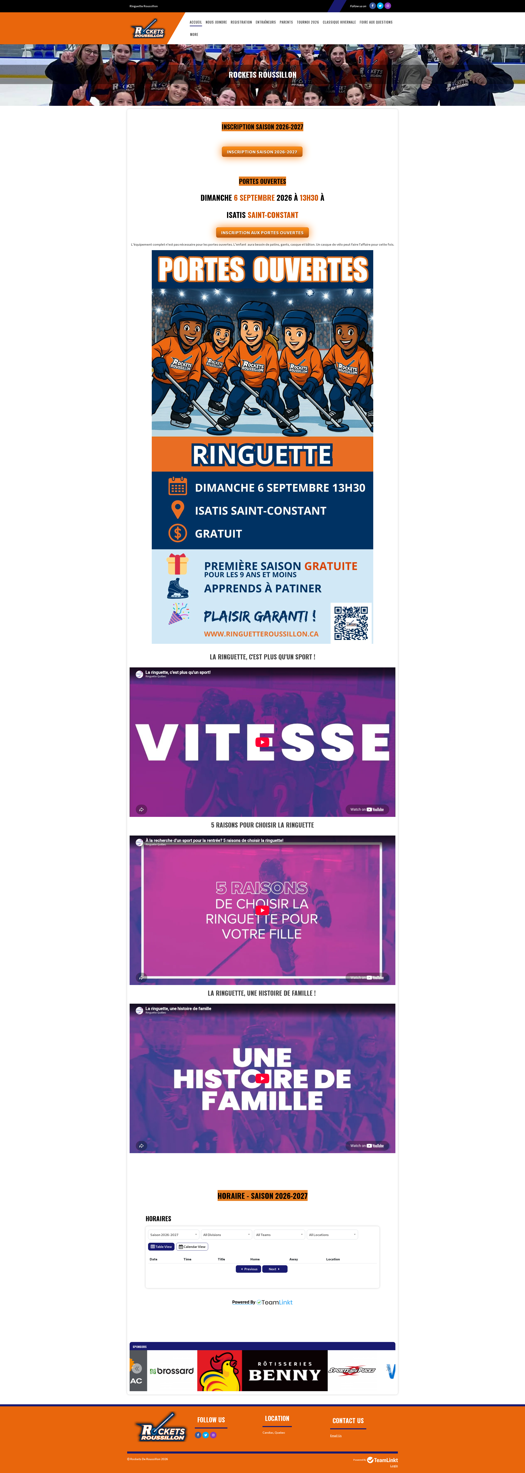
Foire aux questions (376, 22)
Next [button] (388, 1368)
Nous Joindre (216, 22)
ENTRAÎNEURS (266, 22)
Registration (241, 22)
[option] (177, 1370)
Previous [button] (137, 1368)
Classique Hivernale (339, 22)
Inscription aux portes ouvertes (262, 232)
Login (394, 1465)
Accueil (196, 22)
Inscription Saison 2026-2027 (262, 151)
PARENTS (286, 22)
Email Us (336, 1435)
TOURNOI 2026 (308, 22)
